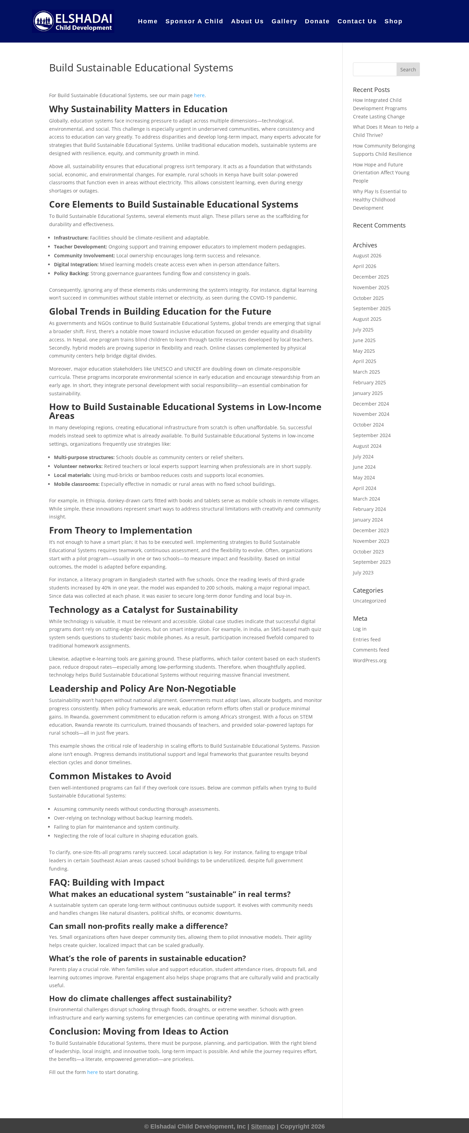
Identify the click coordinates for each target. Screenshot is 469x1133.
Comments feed (371, 649)
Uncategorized (369, 600)
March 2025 (366, 372)
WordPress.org (370, 660)
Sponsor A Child (194, 21)
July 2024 (363, 456)
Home (148, 21)
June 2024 (364, 467)
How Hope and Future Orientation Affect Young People (381, 172)
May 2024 (364, 477)
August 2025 (367, 319)
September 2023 (372, 562)
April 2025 (364, 361)
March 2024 (366, 498)
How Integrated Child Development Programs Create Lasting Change (380, 108)
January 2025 (368, 393)
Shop (394, 21)
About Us (247, 21)
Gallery (284, 21)
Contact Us (357, 21)
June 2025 (364, 340)
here (199, 95)
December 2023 (371, 530)
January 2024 (368, 519)
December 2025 (371, 276)
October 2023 (368, 551)
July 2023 (363, 572)
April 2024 (364, 488)
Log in (360, 629)
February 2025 (369, 382)
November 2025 (371, 287)
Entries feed (367, 639)
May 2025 (364, 351)
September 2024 (372, 435)
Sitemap (263, 1126)
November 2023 (371, 541)
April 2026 (364, 266)
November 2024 (371, 414)
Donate (317, 21)
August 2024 (367, 446)
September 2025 (372, 308)
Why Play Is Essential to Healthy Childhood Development (380, 199)
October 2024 (368, 424)
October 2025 (368, 298)
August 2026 (367, 255)
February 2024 (369, 509)
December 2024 (371, 403)
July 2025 (363, 329)
